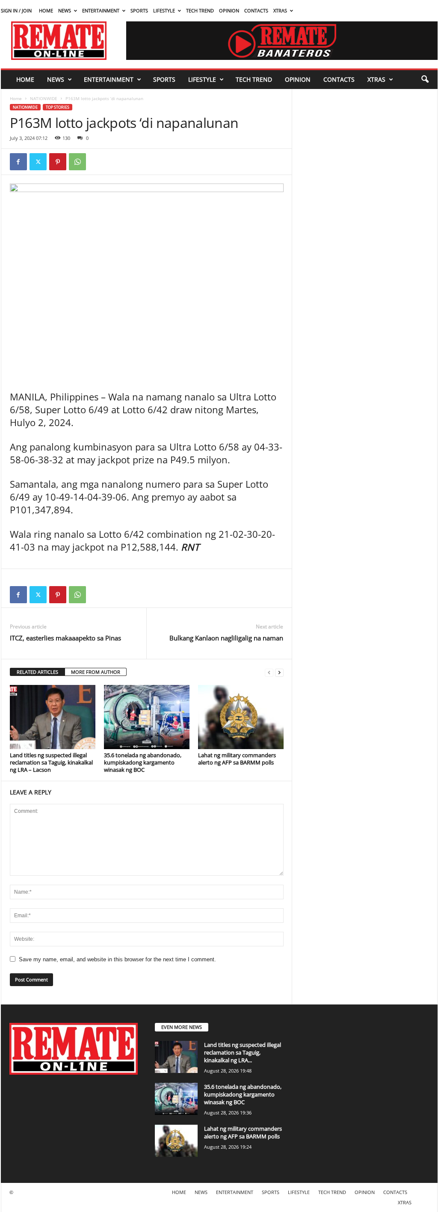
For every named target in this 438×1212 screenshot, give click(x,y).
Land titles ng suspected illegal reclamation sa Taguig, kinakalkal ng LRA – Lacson (51, 762)
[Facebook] (18, 161)
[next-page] (279, 672)
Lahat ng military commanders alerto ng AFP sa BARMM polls (237, 758)
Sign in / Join (16, 10)
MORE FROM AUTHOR (95, 672)
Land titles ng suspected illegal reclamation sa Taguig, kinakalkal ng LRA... (242, 1052)
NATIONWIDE (43, 98)
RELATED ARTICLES (37, 672)
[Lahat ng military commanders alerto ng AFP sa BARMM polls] (241, 717)
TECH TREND (200, 10)
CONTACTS (256, 10)
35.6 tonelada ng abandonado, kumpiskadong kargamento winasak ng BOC (142, 762)
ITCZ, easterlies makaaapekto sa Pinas (65, 638)
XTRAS (280, 10)
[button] (424, 79)
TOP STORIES (57, 107)
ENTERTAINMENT (100, 10)
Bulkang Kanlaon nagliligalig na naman (226, 638)
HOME (46, 10)
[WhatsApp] (77, 161)
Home (16, 98)
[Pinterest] (57, 161)
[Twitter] (38, 161)
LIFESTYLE (164, 10)
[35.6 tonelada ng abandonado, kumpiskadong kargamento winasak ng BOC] (146, 717)
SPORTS (139, 10)
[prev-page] (269, 672)
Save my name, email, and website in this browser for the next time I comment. (117, 959)
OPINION (229, 10)
